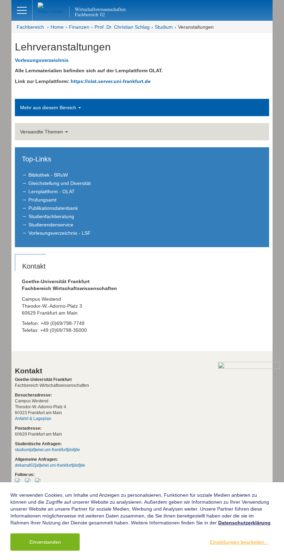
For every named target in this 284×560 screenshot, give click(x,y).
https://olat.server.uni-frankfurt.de (111, 81)
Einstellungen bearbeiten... (239, 542)
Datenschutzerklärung (244, 522)
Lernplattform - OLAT (51, 191)
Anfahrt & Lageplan (33, 418)
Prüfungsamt (42, 200)
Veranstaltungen (196, 27)
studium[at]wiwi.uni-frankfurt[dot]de (47, 449)
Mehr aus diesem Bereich (49, 107)
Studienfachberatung (51, 216)
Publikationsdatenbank (53, 208)
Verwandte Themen (42, 131)
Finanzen (79, 27)
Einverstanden (45, 542)
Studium (164, 27)
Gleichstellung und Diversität (59, 183)
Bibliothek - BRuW (48, 175)
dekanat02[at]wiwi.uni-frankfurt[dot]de (50, 465)
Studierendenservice (50, 224)
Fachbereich (30, 27)
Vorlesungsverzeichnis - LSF (59, 233)
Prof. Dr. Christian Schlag (122, 27)
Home (57, 27)
